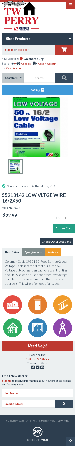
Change (26, 63)
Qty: (58, 218)
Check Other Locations (56, 241)
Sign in (9, 49)
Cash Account (15, 68)
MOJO (44, 439)
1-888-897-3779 (37, 359)
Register (23, 49)
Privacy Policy (62, 420)
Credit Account (48, 63)
